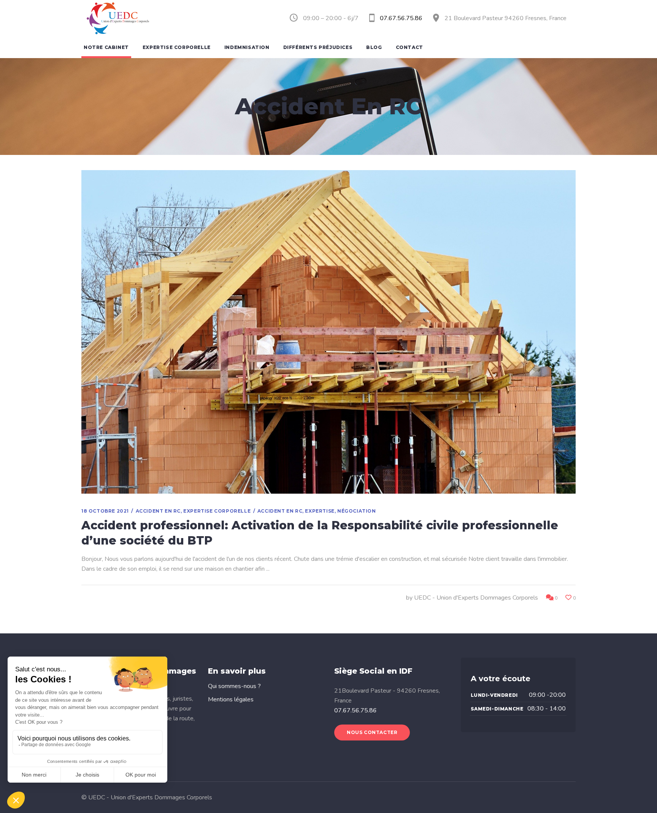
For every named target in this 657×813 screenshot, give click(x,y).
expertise (319, 511)
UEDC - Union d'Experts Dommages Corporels (476, 598)
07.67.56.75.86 (355, 710)
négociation (356, 511)
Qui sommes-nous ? (234, 686)
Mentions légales (231, 699)
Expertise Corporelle (217, 511)
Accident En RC (158, 511)
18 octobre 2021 (105, 511)
